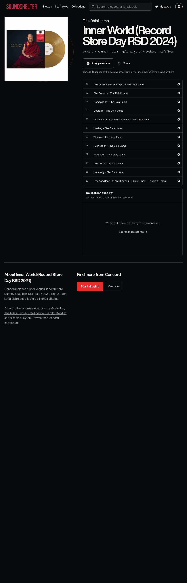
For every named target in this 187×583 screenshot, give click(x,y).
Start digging (90, 286)
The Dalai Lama (96, 21)
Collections (78, 6)
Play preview (100, 63)
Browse (47, 6)
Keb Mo (61, 313)
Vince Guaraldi (45, 313)
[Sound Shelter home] (21, 6)
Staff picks (61, 6)
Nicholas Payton (20, 317)
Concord (88, 51)
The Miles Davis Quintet (19, 313)
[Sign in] (179, 6)
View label (113, 286)
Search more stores (131, 232)
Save (127, 63)
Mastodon (57, 308)
